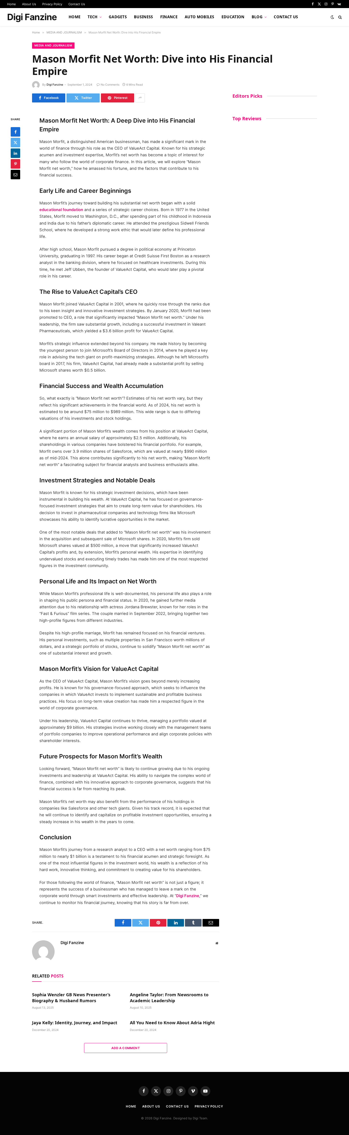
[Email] (15, 174)
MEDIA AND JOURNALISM (53, 45)
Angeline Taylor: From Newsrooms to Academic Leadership (169, 997)
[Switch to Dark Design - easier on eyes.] (332, 17)
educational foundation (61, 209)
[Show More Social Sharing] (140, 97)
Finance (169, 16)
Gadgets (118, 16)
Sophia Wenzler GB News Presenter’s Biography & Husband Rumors (71, 997)
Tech (92, 16)
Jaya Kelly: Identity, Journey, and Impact (74, 1022)
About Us (29, 4)
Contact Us (76, 4)
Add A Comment (125, 1048)
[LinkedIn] (15, 153)
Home (11, 4)
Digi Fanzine (55, 84)
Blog (257, 16)
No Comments (110, 84)
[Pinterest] (15, 164)
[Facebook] (15, 132)
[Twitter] (15, 142)
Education (233, 16)
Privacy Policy (52, 4)
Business (143, 16)
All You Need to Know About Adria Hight (172, 1022)
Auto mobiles (199, 16)
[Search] (339, 17)
